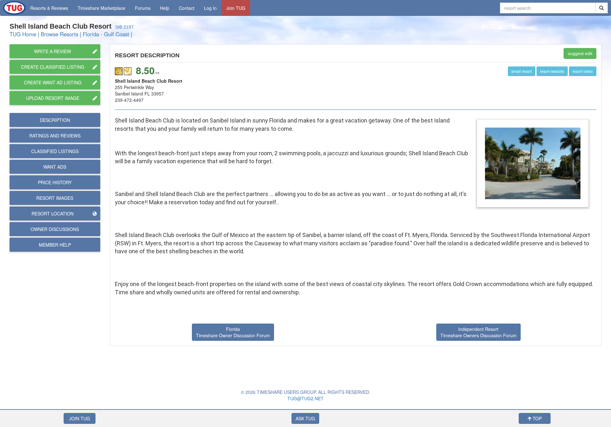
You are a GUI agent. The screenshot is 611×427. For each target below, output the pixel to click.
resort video (582, 71)
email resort (521, 71)
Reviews (55, 135)
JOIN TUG (79, 418)
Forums (143, 8)
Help (164, 8)
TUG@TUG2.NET (305, 398)
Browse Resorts (59, 34)
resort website (552, 71)
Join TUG (235, 8)
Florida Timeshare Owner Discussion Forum (233, 332)
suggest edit (580, 53)
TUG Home (23, 34)
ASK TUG (305, 418)
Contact (186, 8)
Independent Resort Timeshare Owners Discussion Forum (478, 332)
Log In (210, 8)
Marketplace (101, 8)
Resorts (49, 8)
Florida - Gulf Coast (106, 34)
